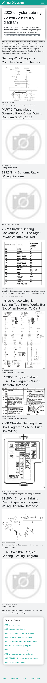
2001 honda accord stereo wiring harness (19, 650)
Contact (4, 678)
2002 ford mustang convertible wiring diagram (21, 641)
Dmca (24, 678)
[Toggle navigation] (42, 3)
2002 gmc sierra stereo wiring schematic (19, 637)
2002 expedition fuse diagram (15, 629)
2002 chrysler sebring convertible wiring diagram (21, 35)
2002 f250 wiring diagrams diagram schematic (21, 658)
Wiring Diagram (13, 2)
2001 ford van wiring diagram (15, 662)
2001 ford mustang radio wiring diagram (18, 654)
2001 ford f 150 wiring (12, 625)
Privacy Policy (35, 678)
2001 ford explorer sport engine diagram (19, 633)
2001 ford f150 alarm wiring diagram (17, 646)
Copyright (14, 678)
